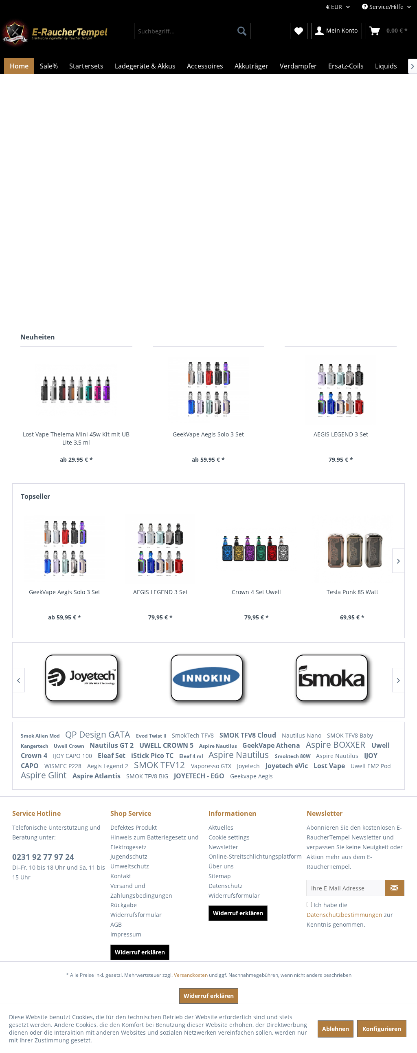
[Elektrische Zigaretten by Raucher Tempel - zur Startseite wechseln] (54, 34)
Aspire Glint (44, 775)
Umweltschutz (129, 866)
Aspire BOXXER (336, 744)
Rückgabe (123, 905)
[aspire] (336, 680)
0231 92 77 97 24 (43, 857)
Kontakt (120, 876)
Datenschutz (225, 886)
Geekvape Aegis (251, 776)
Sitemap (219, 876)
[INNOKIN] (86, 680)
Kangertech (35, 745)
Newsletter (223, 847)
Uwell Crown (70, 745)
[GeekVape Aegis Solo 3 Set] (209, 390)
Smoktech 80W (293, 756)
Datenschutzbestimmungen (344, 915)
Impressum (125, 934)
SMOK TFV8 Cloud (248, 735)
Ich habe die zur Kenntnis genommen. (350, 914)
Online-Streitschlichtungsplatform (255, 856)
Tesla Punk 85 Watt (352, 592)
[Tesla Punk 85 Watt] (353, 549)
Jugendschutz (128, 856)
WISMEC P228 (63, 766)
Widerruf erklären (140, 952)
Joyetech (249, 766)
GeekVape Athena (272, 745)
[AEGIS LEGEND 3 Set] (341, 390)
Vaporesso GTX (212, 766)
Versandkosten (191, 974)
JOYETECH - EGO (200, 775)
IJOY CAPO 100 (73, 756)
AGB (116, 924)
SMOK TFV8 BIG (148, 776)
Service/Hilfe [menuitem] (386, 7)
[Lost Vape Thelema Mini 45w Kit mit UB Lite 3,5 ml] (76, 390)
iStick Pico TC (153, 755)
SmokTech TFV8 (193, 735)
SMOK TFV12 (160, 765)
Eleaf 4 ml (191, 756)
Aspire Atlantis (97, 775)
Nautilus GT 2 (112, 745)
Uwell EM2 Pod (371, 766)
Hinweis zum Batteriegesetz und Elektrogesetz (154, 842)
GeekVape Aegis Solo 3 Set (208, 434)
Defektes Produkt (133, 827)
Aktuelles (220, 827)
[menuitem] (192, 31)
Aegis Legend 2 (108, 766)
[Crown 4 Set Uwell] (257, 549)
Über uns (221, 866)
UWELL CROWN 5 (167, 745)
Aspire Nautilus (218, 745)
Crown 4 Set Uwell (256, 592)
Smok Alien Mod (41, 735)
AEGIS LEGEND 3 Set (341, 434)
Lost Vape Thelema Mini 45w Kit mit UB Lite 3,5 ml (76, 438)
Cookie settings (229, 837)
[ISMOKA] (211, 680)
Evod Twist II (152, 735)
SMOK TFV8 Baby (350, 735)
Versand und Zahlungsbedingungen (141, 890)
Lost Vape (330, 765)
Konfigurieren (381, 1029)
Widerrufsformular (136, 915)
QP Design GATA (98, 734)
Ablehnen (335, 1029)
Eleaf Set (112, 755)
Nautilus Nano (302, 735)
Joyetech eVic (287, 765)
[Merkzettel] (298, 31)
